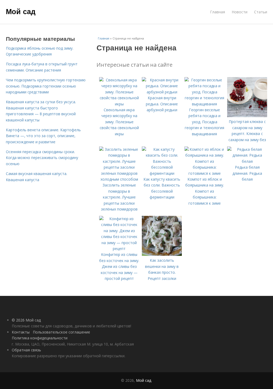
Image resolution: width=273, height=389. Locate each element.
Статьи (260, 11)
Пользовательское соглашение (61, 332)
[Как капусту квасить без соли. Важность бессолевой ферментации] (162, 173)
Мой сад (20, 11)
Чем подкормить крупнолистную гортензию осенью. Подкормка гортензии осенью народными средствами (46, 85)
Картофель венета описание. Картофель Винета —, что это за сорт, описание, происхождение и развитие (43, 135)
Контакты (21, 332)
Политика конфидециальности (39, 337)
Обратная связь (26, 349)
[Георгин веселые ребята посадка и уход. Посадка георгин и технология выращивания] (204, 103)
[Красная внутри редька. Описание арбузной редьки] (162, 91)
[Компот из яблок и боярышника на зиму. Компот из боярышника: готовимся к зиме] (204, 173)
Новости (239, 11)
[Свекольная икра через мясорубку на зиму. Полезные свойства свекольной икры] (119, 103)
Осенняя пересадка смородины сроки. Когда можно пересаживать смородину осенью (42, 157)
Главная (217, 11)
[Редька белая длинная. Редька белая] (247, 161)
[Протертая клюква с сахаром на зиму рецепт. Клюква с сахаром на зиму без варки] (247, 115)
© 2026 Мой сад (26, 320)
